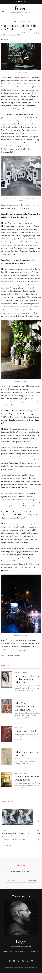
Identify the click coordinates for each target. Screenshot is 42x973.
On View (17, 700)
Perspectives (35, 951)
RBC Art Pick (18, 728)
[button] (3, 11)
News (4, 830)
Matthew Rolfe (7, 845)
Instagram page (22, 649)
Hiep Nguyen (19, 640)
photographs (24, 96)
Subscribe (32, 880)
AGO (24, 2)
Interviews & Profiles (21, 673)
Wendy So (5, 39)
